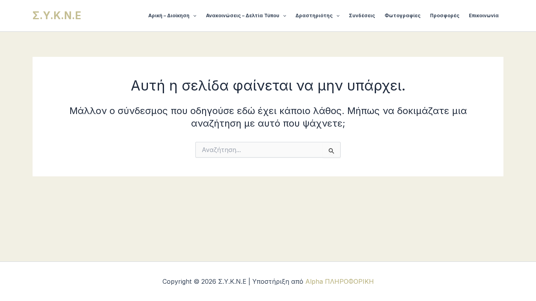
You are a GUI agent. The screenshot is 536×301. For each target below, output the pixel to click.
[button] (193, 15)
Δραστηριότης (314, 15)
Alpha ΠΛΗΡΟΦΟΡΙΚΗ (339, 281)
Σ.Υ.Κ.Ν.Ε (57, 15)
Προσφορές (444, 15)
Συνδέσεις (362, 15)
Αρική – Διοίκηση (169, 15)
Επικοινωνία (484, 15)
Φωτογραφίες (403, 15)
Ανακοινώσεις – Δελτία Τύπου (242, 15)
